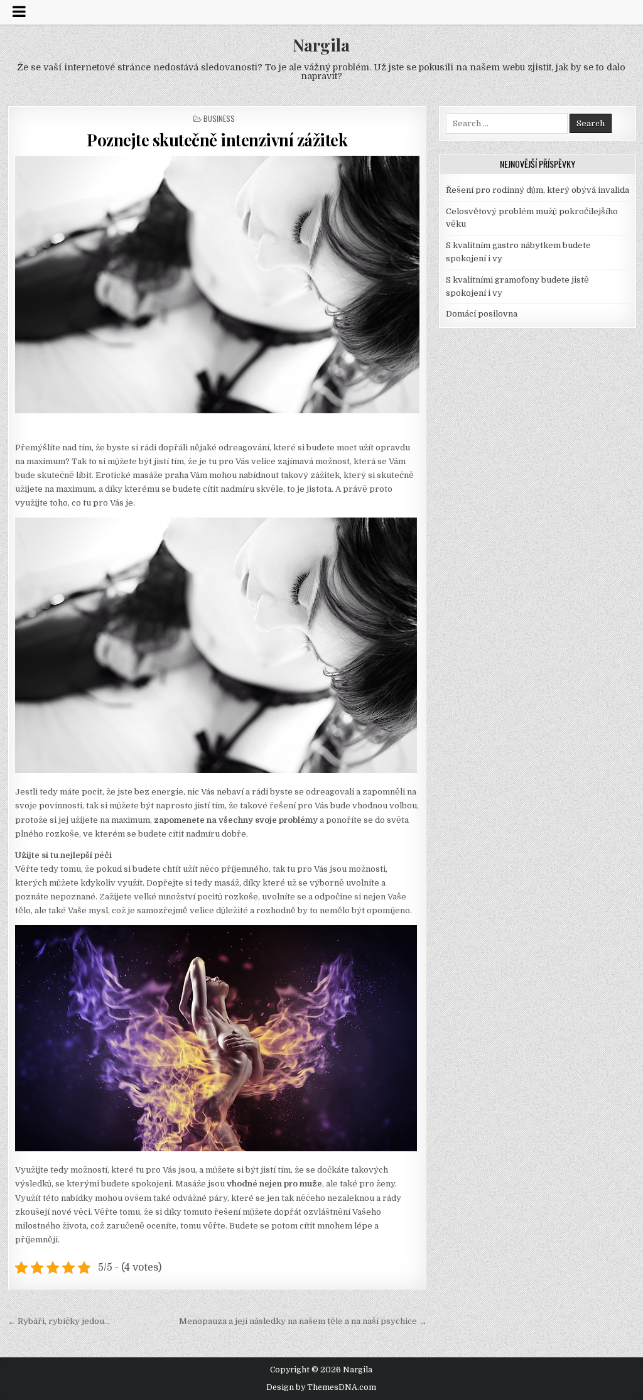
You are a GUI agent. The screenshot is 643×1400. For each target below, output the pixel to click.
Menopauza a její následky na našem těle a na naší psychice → (303, 1321)
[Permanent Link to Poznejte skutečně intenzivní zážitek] (217, 284)
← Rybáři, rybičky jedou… (59, 1321)
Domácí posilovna (481, 313)
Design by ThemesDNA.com (321, 1387)
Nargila (321, 45)
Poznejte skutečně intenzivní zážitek (217, 140)
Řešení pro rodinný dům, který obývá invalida (537, 190)
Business (219, 118)
